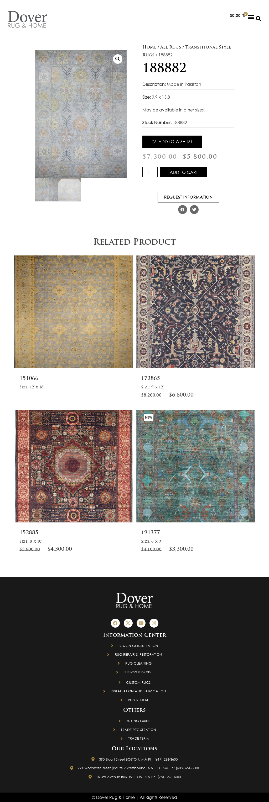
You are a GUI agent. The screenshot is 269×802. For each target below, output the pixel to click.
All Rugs (170, 47)
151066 (28, 378)
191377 (150, 533)
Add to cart (184, 172)
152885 (28, 533)
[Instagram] (153, 623)
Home (149, 47)
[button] (251, 17)
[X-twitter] (128, 623)
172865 (150, 378)
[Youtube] (141, 623)
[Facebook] (115, 623)
